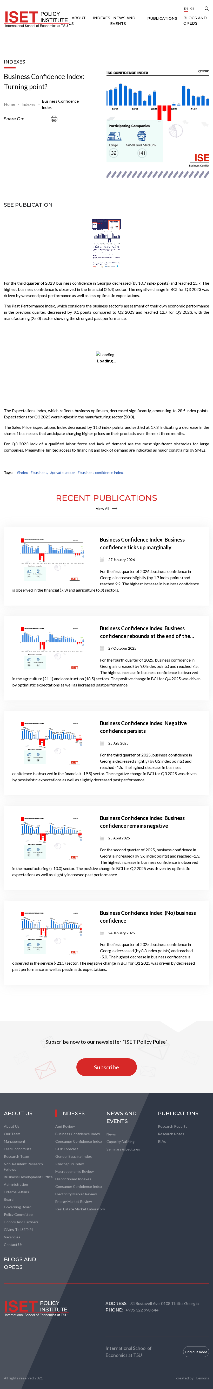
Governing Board (17, 1207)
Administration (16, 1184)
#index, (23, 472)
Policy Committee (18, 1214)
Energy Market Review (73, 1201)
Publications (162, 18)
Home (9, 104)
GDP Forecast (66, 1149)
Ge (192, 8)
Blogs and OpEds (195, 21)
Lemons (202, 1378)
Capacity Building (120, 1141)
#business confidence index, (101, 472)
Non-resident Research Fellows (23, 1166)
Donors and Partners (21, 1222)
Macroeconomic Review (74, 1171)
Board (9, 1199)
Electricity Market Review (76, 1194)
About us (11, 1126)
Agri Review (65, 1126)
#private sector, (63, 472)
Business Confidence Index (60, 104)
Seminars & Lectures (123, 1149)
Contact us (13, 1244)
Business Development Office (28, 1177)
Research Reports (172, 1126)
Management (14, 1141)
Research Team (16, 1156)
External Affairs (16, 1192)
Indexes (101, 18)
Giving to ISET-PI (18, 1229)
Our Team (12, 1134)
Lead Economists (17, 1149)
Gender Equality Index (73, 1156)
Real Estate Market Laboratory (80, 1209)
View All (102, 508)
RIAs (162, 1141)
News (111, 1134)
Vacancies (12, 1237)
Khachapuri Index (69, 1164)
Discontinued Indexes (73, 1179)
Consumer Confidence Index (78, 1141)
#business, (39, 472)
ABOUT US (18, 1113)
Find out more (196, 1352)
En (186, 8)
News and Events (121, 1117)
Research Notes (171, 1134)
